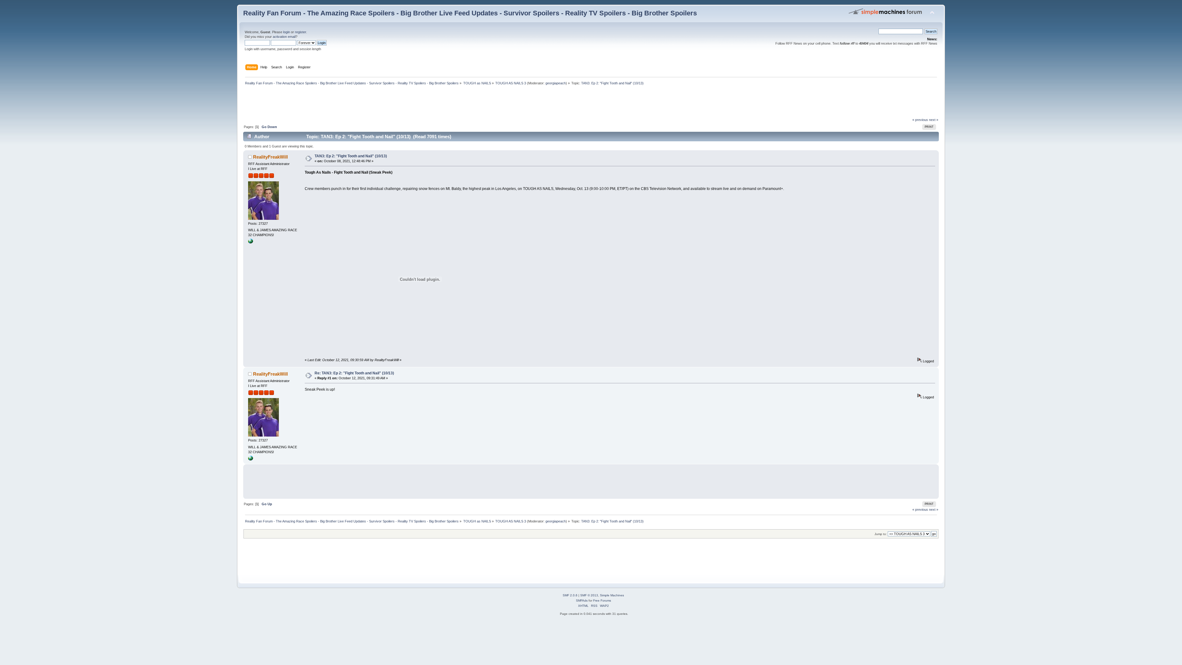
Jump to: (880, 534)
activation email (284, 36)
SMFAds (582, 600)
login (286, 32)
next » (933, 120)
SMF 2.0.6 (570, 595)
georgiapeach (555, 83)
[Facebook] (250, 242)
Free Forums (602, 600)
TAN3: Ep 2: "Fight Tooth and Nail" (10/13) (351, 156)
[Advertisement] (355, 103)
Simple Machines (612, 595)
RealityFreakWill (270, 156)
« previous (920, 120)
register (300, 32)
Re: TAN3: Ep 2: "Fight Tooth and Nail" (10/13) (354, 373)
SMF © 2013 (589, 595)
